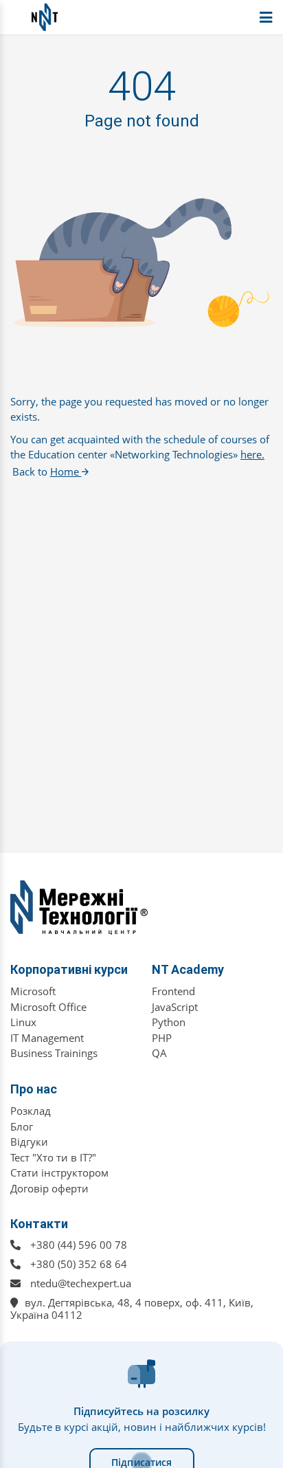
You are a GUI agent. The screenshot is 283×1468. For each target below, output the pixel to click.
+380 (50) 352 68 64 (78, 1264)
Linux (23, 1022)
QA (159, 1053)
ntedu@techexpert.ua (80, 1283)
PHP (162, 1038)
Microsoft (33, 991)
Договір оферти (49, 1188)
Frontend (173, 991)
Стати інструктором (59, 1172)
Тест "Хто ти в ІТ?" (53, 1157)
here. (252, 454)
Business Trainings (54, 1053)
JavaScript (175, 1007)
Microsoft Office (48, 1007)
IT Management (47, 1038)
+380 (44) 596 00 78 (78, 1245)
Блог (21, 1126)
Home (66, 471)
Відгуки (29, 1141)
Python (168, 1022)
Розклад (30, 1110)
